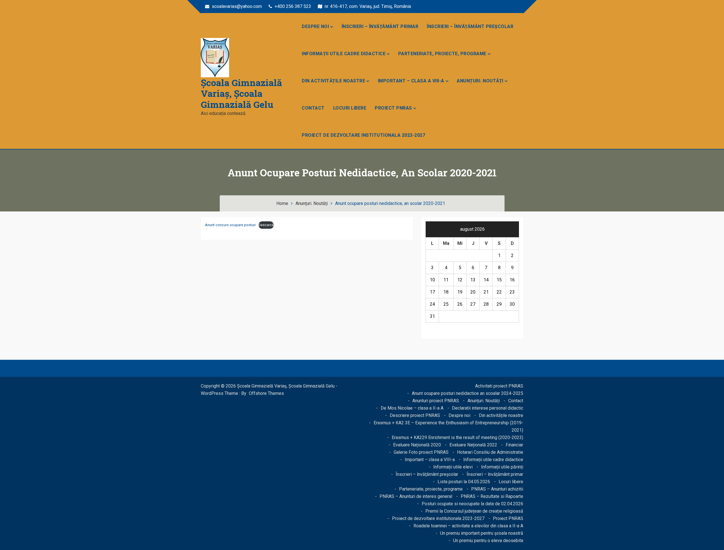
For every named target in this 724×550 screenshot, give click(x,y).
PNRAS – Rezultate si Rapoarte (492, 496)
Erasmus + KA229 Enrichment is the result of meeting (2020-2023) (457, 437)
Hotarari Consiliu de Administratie (490, 452)
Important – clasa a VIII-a (411, 81)
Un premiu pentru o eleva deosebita (488, 540)
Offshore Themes (266, 393)
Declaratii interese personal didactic (487, 408)
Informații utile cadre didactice (343, 53)
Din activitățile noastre (333, 81)
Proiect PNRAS (393, 108)
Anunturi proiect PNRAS (435, 400)
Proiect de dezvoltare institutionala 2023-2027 (363, 135)
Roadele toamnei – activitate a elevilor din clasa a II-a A (468, 525)
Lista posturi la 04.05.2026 (464, 481)
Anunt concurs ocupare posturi (230, 225)
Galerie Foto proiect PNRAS (421, 452)
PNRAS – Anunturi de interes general (416, 496)
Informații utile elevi (453, 467)
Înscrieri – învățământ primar (380, 26)
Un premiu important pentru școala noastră (481, 533)
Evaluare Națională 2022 (473, 445)
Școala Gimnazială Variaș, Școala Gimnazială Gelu (241, 93)
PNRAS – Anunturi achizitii (497, 489)
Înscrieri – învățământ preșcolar (470, 26)
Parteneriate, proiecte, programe (442, 53)
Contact (313, 108)
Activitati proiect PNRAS (499, 386)
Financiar (514, 445)
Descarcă (266, 225)
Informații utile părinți (502, 467)
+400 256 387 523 (292, 6)
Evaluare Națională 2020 (417, 445)
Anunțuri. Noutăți (480, 81)
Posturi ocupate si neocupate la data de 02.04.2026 (472, 503)
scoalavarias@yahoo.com (236, 6)
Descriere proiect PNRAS (415, 415)
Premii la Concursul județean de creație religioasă (474, 511)
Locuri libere (350, 108)
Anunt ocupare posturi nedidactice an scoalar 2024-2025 (467, 393)
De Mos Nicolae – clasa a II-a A (412, 408)
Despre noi (315, 26)
